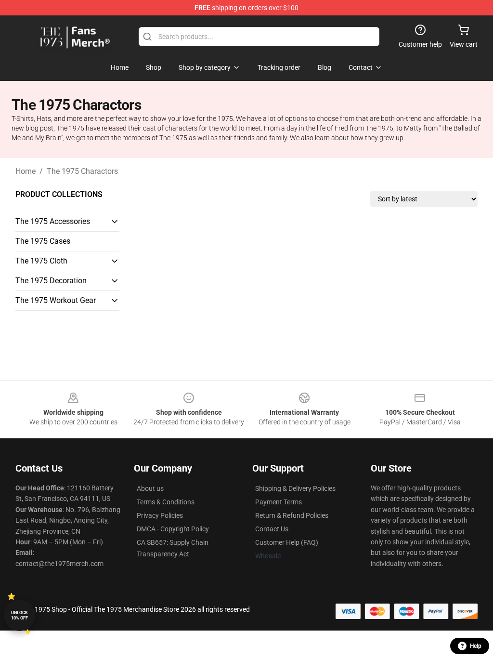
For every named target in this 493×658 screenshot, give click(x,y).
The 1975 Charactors (82, 171)
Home (25, 171)
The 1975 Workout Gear (55, 300)
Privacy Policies (160, 515)
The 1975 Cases (42, 241)
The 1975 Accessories (52, 221)
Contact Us (271, 529)
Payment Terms (278, 502)
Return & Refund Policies (291, 515)
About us (150, 488)
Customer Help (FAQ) (286, 542)
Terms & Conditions (166, 502)
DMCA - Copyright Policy (173, 529)
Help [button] (475, 646)
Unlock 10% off (19, 615)
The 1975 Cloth (41, 260)
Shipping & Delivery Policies (295, 488)
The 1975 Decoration (51, 280)
